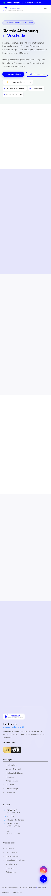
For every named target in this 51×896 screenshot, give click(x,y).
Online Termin (32, 647)
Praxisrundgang (12, 856)
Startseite (10, 848)
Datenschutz (11, 872)
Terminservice (11, 864)
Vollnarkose (10, 793)
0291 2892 (10, 742)
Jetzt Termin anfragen (13, 74)
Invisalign (10, 777)
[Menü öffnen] (45, 9)
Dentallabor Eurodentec (15, 860)
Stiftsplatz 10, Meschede (35, 2)
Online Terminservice (37, 74)
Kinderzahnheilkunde (14, 773)
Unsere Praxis (11, 852)
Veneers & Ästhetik (13, 769)
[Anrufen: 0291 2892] (43, 879)
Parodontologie (12, 789)
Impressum (10, 868)
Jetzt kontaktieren (12, 647)
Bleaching (10, 785)
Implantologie (11, 765)
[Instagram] (43, 870)
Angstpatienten (12, 781)
